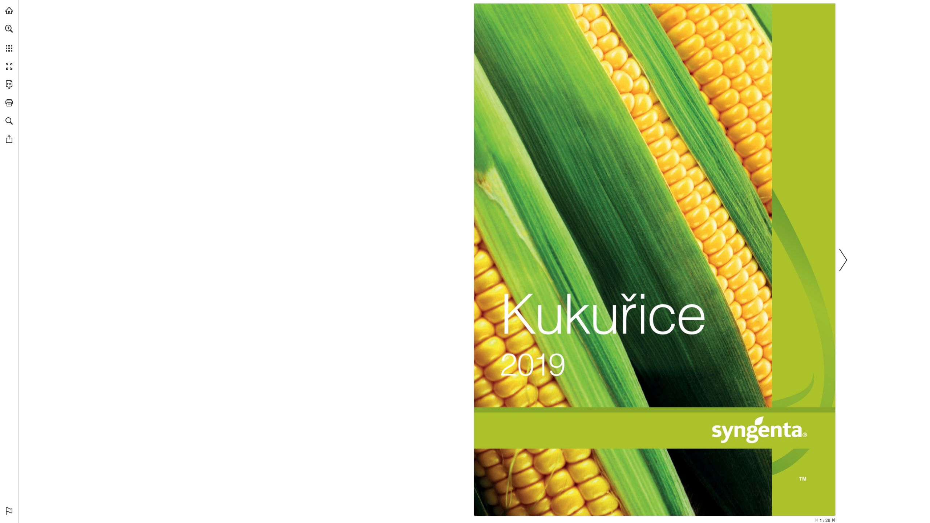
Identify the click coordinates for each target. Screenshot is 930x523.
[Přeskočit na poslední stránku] (833, 520)
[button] (9, 29)
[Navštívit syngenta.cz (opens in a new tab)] (9, 10)
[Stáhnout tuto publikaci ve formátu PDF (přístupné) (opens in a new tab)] (9, 85)
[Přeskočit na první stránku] (816, 520)
